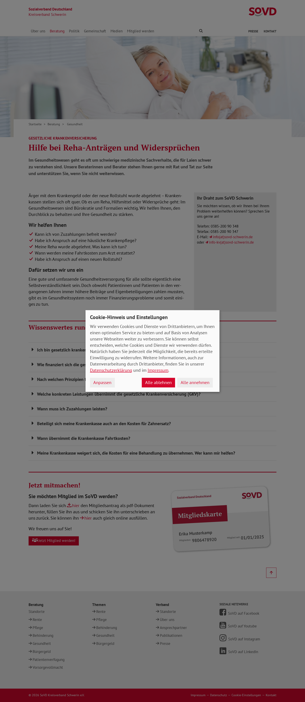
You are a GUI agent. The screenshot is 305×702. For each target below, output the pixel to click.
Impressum (158, 370)
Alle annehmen (195, 382)
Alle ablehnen (158, 382)
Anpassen (102, 382)
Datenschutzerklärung (111, 370)
